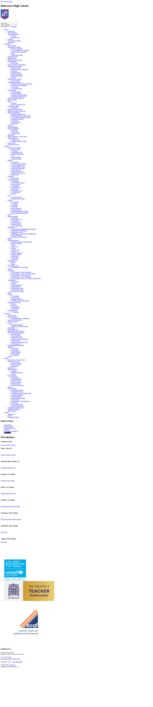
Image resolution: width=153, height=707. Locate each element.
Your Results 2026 (16, 88)
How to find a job (16, 336)
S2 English (14, 205)
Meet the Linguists (16, 243)
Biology (10, 160)
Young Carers (11, 143)
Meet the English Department (19, 213)
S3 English (14, 206)
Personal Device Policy (17, 406)
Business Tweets (16, 149)
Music (13, 264)
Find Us (10, 415)
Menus (10, 387)
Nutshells (10, 347)
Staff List (13, 103)
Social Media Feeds (13, 34)
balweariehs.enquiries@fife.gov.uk (10, 659)
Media (9, 238)
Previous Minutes (16, 364)
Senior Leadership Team (18, 104)
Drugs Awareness (16, 382)
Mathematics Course (17, 232)
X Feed (13, 36)
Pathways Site (12, 315)
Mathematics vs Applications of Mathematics (23, 234)
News (6, 29)
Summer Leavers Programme (19, 339)
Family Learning (12, 369)
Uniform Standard (16, 396)
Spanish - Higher (16, 254)
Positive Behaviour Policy (18, 398)
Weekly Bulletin (12, 33)
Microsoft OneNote (16, 76)
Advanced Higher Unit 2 (18, 168)
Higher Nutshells (16, 352)
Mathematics (11, 227)
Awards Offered (15, 133)
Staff (9, 101)
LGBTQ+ (10, 125)
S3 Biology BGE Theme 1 (18, 163)
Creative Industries (13, 179)
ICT (12, 155)
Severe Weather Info (17, 404)
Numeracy (14, 371)
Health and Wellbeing (14, 112)
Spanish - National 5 (17, 253)
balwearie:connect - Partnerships (20, 318)
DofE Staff (14, 130)
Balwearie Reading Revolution (20, 211)
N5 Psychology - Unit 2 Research (20, 275)
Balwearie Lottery (16, 363)
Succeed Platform (16, 93)
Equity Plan (14, 63)
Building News (12, 58)
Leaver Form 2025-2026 (15, 320)
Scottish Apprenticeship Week (19, 342)
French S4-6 (14, 259)
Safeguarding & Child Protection (20, 401)
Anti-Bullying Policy (17, 391)
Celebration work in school (18, 141)
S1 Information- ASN (17, 289)
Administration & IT (17, 152)
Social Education (12, 310)
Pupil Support (11, 280)
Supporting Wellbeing (17, 119)
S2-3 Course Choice (17, 226)
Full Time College (13, 321)
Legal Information (17, 662)
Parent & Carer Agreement (18, 52)
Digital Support (15, 286)
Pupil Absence (15, 399)
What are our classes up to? (19, 237)
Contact (6, 412)
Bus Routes (11, 368)
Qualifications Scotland (14, 82)
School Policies (12, 388)
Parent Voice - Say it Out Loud (16, 360)
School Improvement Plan (15, 60)
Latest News (11, 31)
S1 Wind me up (15, 192)
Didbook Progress (13, 56)
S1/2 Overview (15, 297)
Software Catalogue (16, 48)
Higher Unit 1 (15, 174)
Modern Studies (15, 307)
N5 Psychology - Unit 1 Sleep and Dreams (23, 273)
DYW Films (11, 328)
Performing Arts (12, 261)
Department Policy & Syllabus (19, 267)
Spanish (13, 248)
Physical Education (13, 265)
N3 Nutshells (15, 355)
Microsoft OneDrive (17, 74)
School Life (7, 44)
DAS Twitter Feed (16, 197)
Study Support (12, 90)
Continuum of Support (17, 291)
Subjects (6, 146)
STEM (10, 356)
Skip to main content (6, 1)
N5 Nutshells (15, 350)
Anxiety (13, 283)
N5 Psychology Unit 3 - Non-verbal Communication (26, 278)
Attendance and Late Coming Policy (21, 393)
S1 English (14, 203)
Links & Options (16, 380)
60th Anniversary (12, 138)
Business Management (17, 154)
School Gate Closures (17, 390)
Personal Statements (16, 324)
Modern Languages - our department (21, 241)
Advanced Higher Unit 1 (18, 165)
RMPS (10, 293)
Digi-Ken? (14, 71)
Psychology (11, 270)
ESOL (9, 214)
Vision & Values (12, 100)
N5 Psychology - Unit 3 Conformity (21, 277)
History (13, 304)
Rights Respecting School (15, 109)
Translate (13, 26)
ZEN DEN (14, 123)
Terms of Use (11, 414)
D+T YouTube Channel (18, 182)
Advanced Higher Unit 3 (18, 167)
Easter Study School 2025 (18, 96)
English (10, 200)
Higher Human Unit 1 (17, 171)
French (13, 245)
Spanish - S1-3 (15, 249)
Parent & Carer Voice (14, 361)
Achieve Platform (16, 92)
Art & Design (15, 181)
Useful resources (16, 122)
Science (10, 294)
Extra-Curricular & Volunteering (17, 64)
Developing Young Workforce (16, 332)
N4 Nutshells (15, 348)
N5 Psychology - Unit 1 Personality (21, 272)
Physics (10, 269)
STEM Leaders (15, 340)
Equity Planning (12, 61)
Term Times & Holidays (14, 40)
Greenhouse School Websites (9, 666)
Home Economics (13, 216)
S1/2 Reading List (16, 210)
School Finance (12, 411)
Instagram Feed (15, 37)
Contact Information (13, 417)
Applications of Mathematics (19, 230)
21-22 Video (14, 131)
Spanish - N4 (15, 251)
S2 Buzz (13, 194)
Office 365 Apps (16, 68)
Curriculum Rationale (17, 395)
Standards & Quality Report (15, 407)
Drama (13, 262)
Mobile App (11, 135)
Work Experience (16, 344)
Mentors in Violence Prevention (17, 111)
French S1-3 (14, 246)
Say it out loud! (12, 45)
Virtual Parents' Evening (14, 79)
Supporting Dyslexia (17, 288)
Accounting (14, 151)
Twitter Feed (14, 120)
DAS (9, 195)
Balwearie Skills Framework (16, 98)
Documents (14, 366)
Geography (14, 305)
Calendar (10, 39)
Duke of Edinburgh (13, 128)
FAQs (13, 53)
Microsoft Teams (16, 72)
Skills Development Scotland (16, 345)
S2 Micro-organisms (17, 299)
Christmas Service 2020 (18, 198)
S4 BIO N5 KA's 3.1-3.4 (18, 173)
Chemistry (11, 176)
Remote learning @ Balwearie (19, 69)
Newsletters (11, 42)
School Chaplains (13, 127)
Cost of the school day (17, 385)
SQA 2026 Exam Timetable (19, 85)
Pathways (7, 313)
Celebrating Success (13, 144)
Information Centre (13, 106)
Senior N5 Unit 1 (16, 170)
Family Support (12, 375)
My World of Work (16, 337)
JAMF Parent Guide (17, 55)
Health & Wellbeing (16, 372)
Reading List (15, 107)
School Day (14, 403)
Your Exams (14, 87)
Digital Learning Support (15, 66)
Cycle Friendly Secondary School (20, 117)
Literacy (13, 374)
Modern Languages (13, 240)
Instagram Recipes (16, 222)
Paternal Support (16, 383)
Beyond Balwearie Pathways (16, 331)
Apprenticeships (15, 334)
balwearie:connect (13, 316)
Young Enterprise (16, 157)
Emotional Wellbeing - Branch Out (21, 115)
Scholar (13, 77)
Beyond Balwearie (16, 235)
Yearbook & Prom (16, 159)
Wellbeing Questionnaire (18, 114)
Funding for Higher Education (19, 326)
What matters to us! (16, 190)
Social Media (15, 377)
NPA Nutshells (15, 353)
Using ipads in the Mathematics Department (23, 229)
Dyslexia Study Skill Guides (19, 95)
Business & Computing (14, 147)
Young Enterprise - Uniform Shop (17, 136)
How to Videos (15, 80)
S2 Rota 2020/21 (16, 187)
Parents (6, 358)
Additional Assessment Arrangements (21, 84)
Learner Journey (15, 184)
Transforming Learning (14, 47)
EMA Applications (16, 379)
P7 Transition (15, 186)
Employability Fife (13, 329)
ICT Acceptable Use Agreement (20, 50)
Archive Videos (15, 139)
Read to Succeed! (16, 208)
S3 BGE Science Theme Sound (20, 301)
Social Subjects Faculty (14, 302)
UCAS (10, 323)
